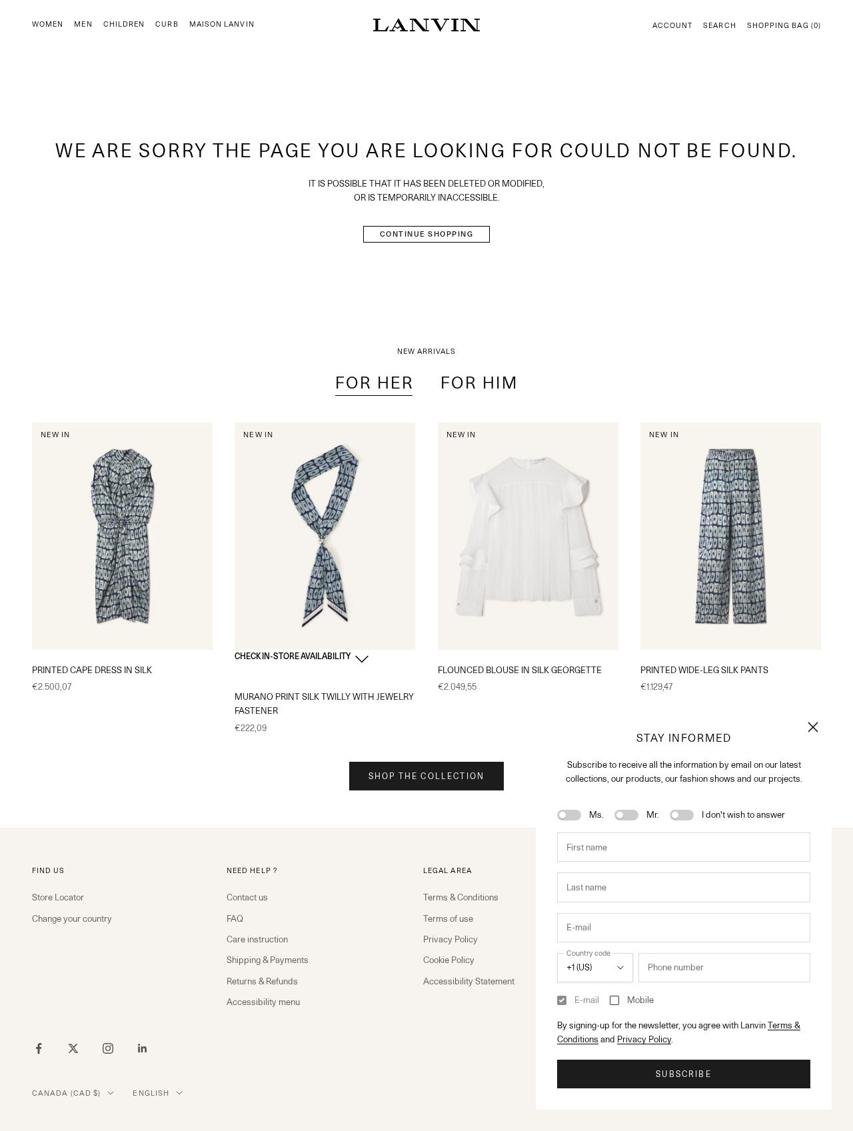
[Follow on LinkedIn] (142, 1048)
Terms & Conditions (460, 897)
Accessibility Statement (468, 981)
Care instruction (257, 939)
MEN (83, 24)
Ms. (596, 814)
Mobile (640, 999)
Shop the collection (426, 776)
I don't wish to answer (743, 814)
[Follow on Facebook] (38, 1048)
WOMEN (47, 24)
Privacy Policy (644, 1039)
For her (374, 383)
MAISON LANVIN (222, 24)
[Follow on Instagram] (108, 1048)
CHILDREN (124, 24)
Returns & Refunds (262, 981)
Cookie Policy (448, 959)
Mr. (652, 814)
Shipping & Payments (268, 959)
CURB (166, 24)
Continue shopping (427, 234)
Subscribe (683, 1074)
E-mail (586, 999)
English (151, 1093)
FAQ (235, 918)
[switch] (569, 815)
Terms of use (448, 918)
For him (479, 383)
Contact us (247, 897)
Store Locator (58, 897)
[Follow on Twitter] (73, 1048)
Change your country (72, 918)
